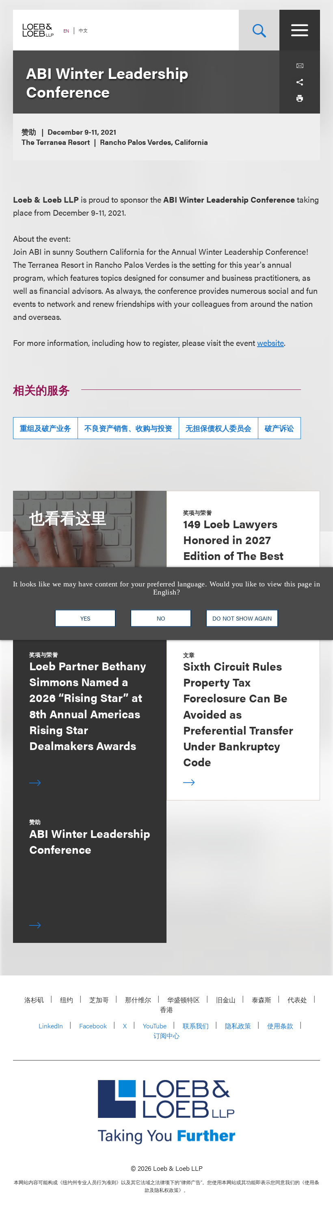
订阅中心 (166, 1035)
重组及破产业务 (45, 428)
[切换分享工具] (299, 82)
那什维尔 (138, 999)
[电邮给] (299, 66)
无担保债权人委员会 (218, 428)
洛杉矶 (34, 999)
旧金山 (226, 999)
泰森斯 (261, 999)
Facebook (93, 1025)
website (270, 342)
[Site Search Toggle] (259, 30)
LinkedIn (51, 1025)
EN (66, 31)
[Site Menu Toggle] (299, 30)
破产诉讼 (279, 428)
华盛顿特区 (183, 999)
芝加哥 (99, 999)
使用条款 (280, 1025)
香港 (166, 1009)
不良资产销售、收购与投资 (128, 428)
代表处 (297, 999)
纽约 (66, 999)
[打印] (299, 98)
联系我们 (196, 1025)
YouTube (154, 1025)
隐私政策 (238, 1025)
